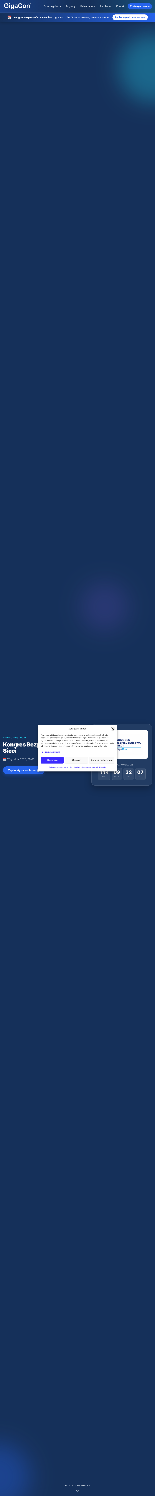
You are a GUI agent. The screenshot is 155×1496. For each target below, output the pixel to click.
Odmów (76, 760)
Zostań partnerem (140, 6)
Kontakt (102, 767)
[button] (112, 728)
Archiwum (105, 6)
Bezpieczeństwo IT (14, 737)
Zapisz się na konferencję (23, 770)
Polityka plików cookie (58, 767)
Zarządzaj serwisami (51, 752)
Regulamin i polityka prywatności (84, 767)
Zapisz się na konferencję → (130, 17)
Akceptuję (52, 760)
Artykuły (71, 6)
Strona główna (52, 6)
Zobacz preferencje (102, 760)
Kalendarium (87, 6)
